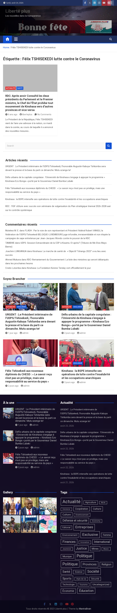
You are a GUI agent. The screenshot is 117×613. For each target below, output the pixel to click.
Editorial (66, 527)
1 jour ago (13, 333)
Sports (66, 578)
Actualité (10, 88)
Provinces (90, 564)
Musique (67, 556)
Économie (68, 590)
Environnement (69, 535)
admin (25, 333)
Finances (69, 542)
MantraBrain (85, 608)
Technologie (68, 584)
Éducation (86, 591)
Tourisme (84, 584)
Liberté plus (17, 11)
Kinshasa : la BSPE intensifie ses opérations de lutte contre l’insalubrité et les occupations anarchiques (56, 199)
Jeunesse (66, 549)
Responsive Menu (111, 2)
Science (78, 572)
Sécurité (95, 579)
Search (109, 146)
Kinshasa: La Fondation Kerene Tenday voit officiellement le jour (59, 268)
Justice (81, 548)
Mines (95, 548)
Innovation (84, 542)
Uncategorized (100, 584)
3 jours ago (69, 382)
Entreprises (84, 527)
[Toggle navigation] (16, 39)
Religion (106, 564)
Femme (107, 535)
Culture (97, 508)
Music (106, 549)
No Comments (44, 114)
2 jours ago (69, 333)
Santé (20, 88)
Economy (96, 521)
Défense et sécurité (74, 520)
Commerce (66, 509)
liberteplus (27, 114)
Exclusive (21, 307)
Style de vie (81, 579)
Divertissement (82, 515)
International (102, 542)
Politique (84, 555)
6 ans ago (12, 114)
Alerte (103, 503)
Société (93, 571)
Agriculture (90, 502)
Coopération (81, 508)
